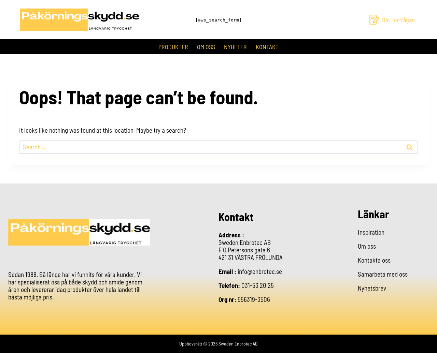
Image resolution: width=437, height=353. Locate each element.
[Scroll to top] (425, 342)
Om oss (367, 246)
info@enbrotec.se (260, 271)
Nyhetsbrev (372, 288)
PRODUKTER (173, 46)
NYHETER (235, 46)
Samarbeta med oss (383, 274)
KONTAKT (267, 46)
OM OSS (206, 46)
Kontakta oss (374, 260)
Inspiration (371, 232)
